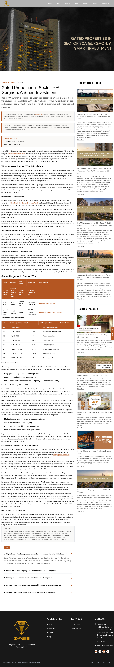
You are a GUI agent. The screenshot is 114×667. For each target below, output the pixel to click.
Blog (49, 637)
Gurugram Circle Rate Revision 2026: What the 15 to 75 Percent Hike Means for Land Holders (93, 277)
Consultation (76, 628)
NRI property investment (61, 455)
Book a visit (75, 624)
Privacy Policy (107, 662)
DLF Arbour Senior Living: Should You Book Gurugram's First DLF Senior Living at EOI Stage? (94, 171)
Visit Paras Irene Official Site (46, 303)
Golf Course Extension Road (28, 203)
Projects (95, 3)
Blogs (76, 3)
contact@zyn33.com (105, 646)
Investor (85, 3)
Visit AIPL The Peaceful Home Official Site (51, 292)
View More (80, 140)
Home (50, 3)
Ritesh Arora (38, 114)
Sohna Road (14, 203)
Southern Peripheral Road (16, 153)
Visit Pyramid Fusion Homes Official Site (50, 312)
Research (67, 3)
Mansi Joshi (21, 82)
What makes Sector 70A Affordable (14, 141)
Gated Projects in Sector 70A (12, 144)
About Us (51, 628)
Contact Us (105, 3)
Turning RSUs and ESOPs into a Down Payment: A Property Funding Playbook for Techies (93, 116)
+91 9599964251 (103, 642)
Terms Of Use (95, 662)
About (58, 3)
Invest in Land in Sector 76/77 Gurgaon (92, 376)
